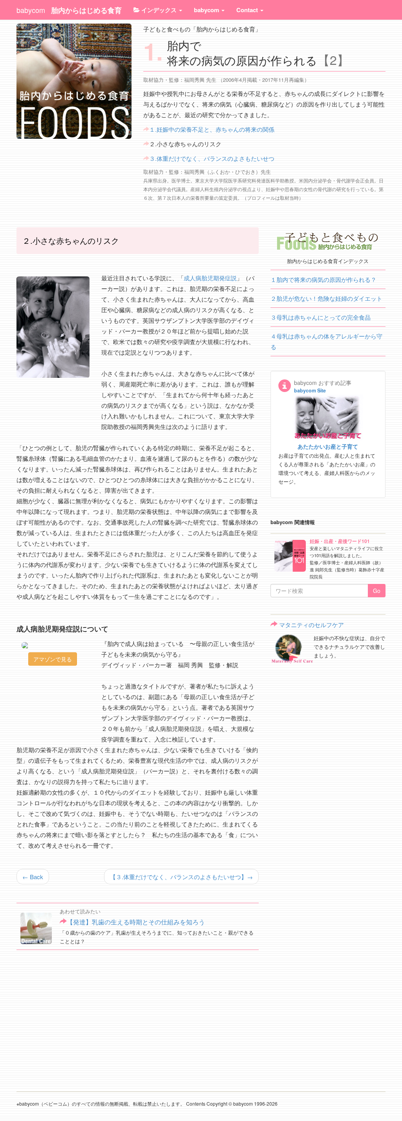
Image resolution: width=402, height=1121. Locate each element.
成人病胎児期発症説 (210, 278)
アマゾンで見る (52, 659)
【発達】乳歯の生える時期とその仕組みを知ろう (136, 921)
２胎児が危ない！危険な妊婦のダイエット (326, 298)
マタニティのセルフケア (311, 624)
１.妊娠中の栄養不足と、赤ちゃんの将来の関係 (211, 129)
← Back (32, 877)
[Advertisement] (137, 1020)
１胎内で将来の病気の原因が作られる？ (323, 279)
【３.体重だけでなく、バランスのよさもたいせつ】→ (181, 877)
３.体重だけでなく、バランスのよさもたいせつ (211, 158)
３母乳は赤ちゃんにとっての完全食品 (320, 317)
